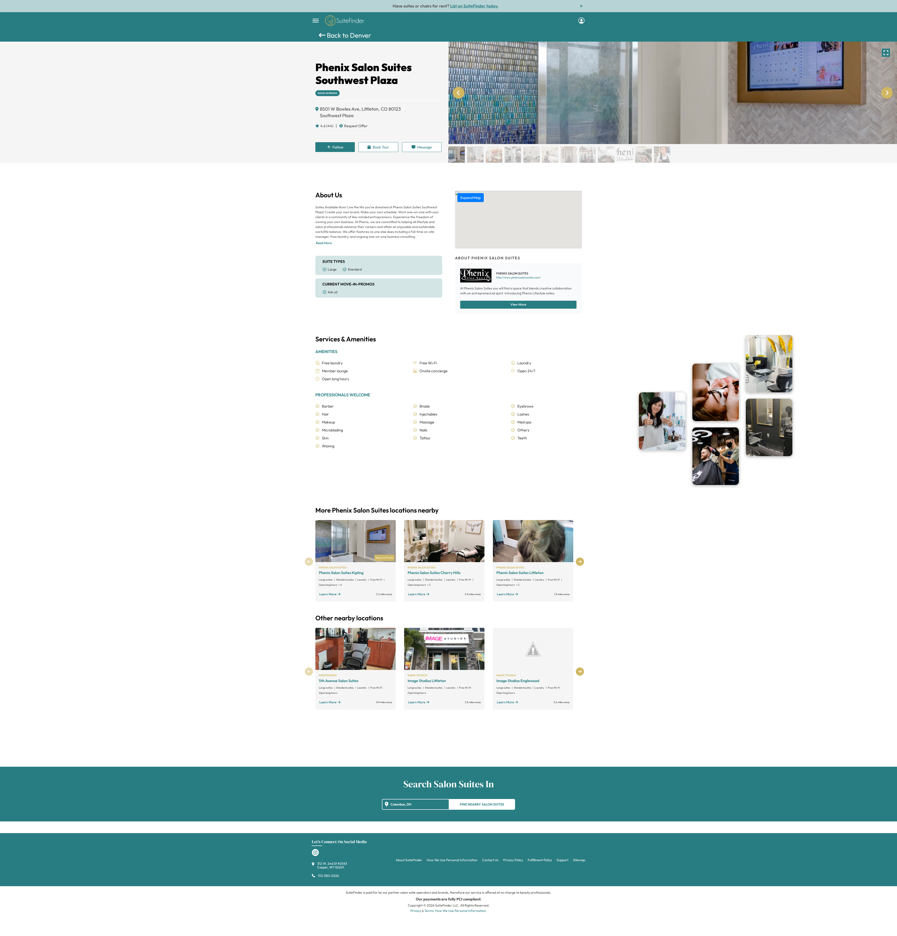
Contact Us (490, 860)
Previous (309, 562)
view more (518, 304)
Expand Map (470, 197)
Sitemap (579, 860)
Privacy (415, 911)
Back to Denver (348, 35)
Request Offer (356, 125)
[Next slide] (887, 93)
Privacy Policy (513, 860)
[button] (456, 154)
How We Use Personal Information (452, 860)
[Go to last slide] (458, 93)
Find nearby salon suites (482, 804)
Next (580, 562)
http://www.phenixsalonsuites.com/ (518, 277)
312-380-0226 (328, 876)
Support (562, 860)
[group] (672, 93)
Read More (324, 243)
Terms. (429, 911)
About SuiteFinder (409, 860)
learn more (327, 594)
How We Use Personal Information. (461, 911)
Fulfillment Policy (540, 860)
